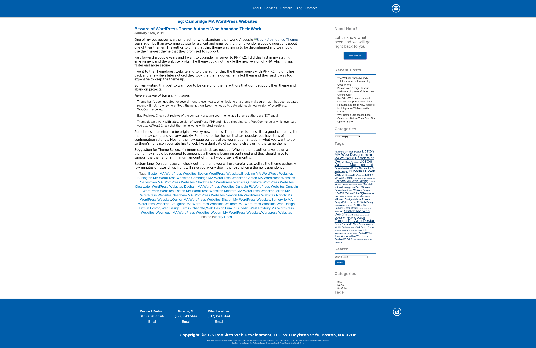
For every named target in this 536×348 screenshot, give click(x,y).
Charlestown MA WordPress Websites (166, 182)
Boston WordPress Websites (219, 173)
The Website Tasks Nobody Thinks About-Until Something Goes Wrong (353, 81)
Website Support (352, 233)
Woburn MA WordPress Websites (235, 212)
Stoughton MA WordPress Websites (196, 204)
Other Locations (218, 311)
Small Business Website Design (319, 340)
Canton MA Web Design (346, 168)
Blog (299, 8)
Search (338, 257)
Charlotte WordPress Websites (271, 182)
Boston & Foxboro (152, 311)
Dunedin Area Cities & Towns (294, 343)
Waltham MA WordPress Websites (250, 204)
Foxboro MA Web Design (351, 181)
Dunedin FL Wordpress (355, 175)
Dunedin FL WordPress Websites (260, 186)
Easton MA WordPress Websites (199, 191)
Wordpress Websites (276, 212)
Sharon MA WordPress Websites (246, 199)
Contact (311, 8)
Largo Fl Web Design (355, 184)
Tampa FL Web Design (355, 220)
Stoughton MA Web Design (350, 217)
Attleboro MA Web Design (348, 151)
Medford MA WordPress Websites (249, 191)
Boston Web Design (268, 340)
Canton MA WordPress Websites (270, 178)
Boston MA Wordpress (353, 156)
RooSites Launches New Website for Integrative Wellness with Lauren (356, 108)
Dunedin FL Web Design (355, 172)
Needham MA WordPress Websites (199, 195)
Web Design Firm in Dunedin (227, 208)
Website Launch (354, 230)
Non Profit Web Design (257, 343)
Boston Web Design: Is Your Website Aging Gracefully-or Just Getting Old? (355, 91)
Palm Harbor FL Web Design (358, 202)
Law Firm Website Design (240, 343)
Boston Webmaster (352, 162)
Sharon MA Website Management (357, 215)
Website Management (254, 340)
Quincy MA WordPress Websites (196, 199)
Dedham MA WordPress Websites (209, 186)
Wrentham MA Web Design (345, 239)
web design (352, 227)
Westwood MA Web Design (355, 236)
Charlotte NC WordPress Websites (221, 182)
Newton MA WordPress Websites (250, 195)
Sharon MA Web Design (352, 212)
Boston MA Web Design (354, 153)
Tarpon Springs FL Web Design (350, 224)
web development (341, 230)
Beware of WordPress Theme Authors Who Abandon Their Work (197, 29)
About (257, 8)
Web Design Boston (365, 227)
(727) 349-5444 (186, 316)
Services (270, 8)
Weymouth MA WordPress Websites (183, 212)
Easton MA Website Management (364, 178)
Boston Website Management (354, 163)
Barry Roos (223, 217)
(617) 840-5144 (152, 316)
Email (152, 321)
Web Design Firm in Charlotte (183, 208)
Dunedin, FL (186, 311)
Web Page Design (240, 340)
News (340, 285)
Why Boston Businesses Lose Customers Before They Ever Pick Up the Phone (356, 118)
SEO (341, 212)
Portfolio (286, 8)
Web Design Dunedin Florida (285, 340)
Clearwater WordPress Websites (159, 186)
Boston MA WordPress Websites (172, 173)
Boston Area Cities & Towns (275, 343)
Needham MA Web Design (356, 190)
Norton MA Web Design (353, 196)
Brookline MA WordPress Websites (267, 173)
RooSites (357, 205)
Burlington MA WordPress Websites (163, 178)
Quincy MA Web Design (343, 205)
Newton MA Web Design (350, 193)
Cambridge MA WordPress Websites (218, 178)
